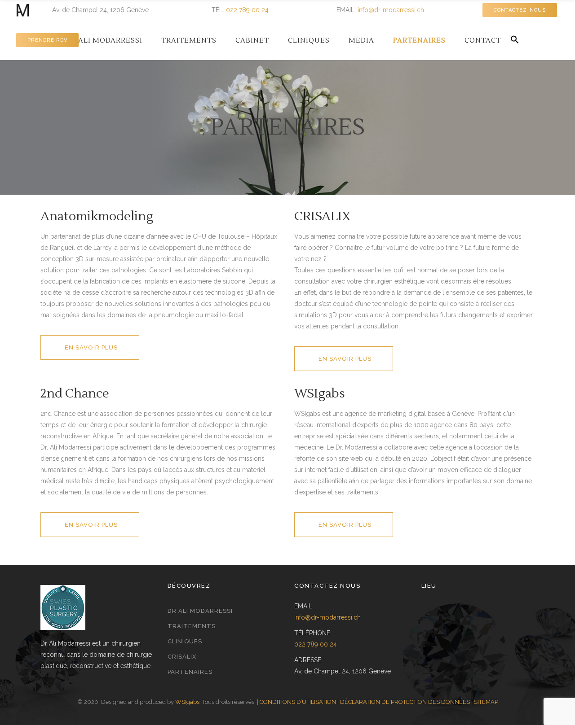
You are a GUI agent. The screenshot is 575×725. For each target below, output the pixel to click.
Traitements (192, 626)
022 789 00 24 (247, 9)
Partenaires (190, 671)
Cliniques (185, 641)
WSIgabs (187, 702)
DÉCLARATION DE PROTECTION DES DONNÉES (405, 702)
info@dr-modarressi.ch (391, 9)
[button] (514, 40)
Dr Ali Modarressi (200, 610)
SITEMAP (486, 702)
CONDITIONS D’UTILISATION (298, 702)
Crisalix (182, 656)
